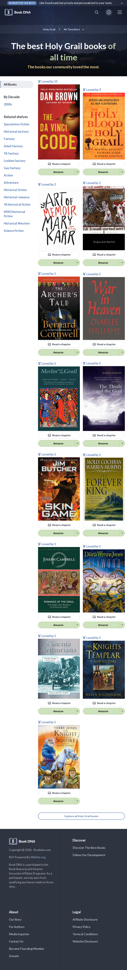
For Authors (17, 927)
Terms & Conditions (85, 934)
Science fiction (14, 230)
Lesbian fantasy (14, 160)
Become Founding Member (26, 948)
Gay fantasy (12, 168)
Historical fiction (15, 190)
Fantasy (9, 139)
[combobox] (96, 12)
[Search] (96, 12)
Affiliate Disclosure (85, 919)
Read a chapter (61, 163)
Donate (14, 956)
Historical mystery (16, 131)
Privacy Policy (82, 927)
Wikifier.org (38, 857)
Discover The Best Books (89, 847)
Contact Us (16, 941)
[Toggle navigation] (120, 12)
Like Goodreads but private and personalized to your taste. (76, 3)
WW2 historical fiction (14, 214)
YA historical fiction (17, 204)
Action (8, 175)
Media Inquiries (19, 934)
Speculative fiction (16, 124)
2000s (8, 104)
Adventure (11, 182)
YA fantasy (11, 153)
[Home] (19, 12)
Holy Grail (49, 29)
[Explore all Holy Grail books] (81, 812)
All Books (10, 84)
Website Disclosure (85, 941)
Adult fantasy (13, 146)
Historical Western (17, 223)
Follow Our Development (89, 855)
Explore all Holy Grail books (81, 816)
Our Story (15, 919)
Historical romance (16, 197)
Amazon (58, 171)
